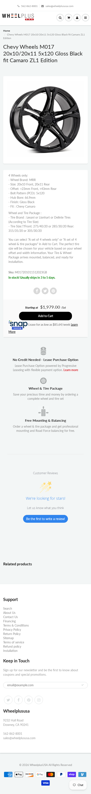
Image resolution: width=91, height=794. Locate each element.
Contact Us (10, 617)
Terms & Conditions (16, 625)
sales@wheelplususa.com (59, 6)
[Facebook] (18, 700)
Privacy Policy (12, 629)
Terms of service (13, 642)
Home (6, 30)
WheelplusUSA (39, 765)
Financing (9, 621)
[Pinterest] (28, 700)
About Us (9, 612)
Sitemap (8, 638)
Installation (10, 650)
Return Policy (12, 634)
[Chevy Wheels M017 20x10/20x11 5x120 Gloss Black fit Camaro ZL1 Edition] (45, 119)
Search (7, 608)
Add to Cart (45, 316)
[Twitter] (8, 700)
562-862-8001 (29, 6)
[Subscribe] (82, 685)
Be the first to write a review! (45, 519)
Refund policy (12, 646)
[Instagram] (38, 700)
